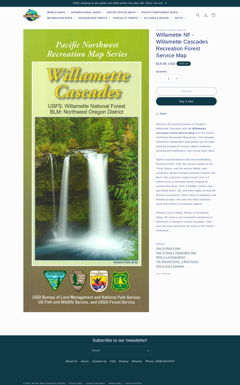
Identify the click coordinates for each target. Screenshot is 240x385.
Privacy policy (76, 383)
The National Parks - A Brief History (177, 261)
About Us (72, 361)
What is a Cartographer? (171, 257)
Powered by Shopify (55, 383)
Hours (85, 361)
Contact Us (99, 361)
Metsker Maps (38, 383)
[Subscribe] (147, 350)
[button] (58, 12)
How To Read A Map (168, 248)
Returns (137, 361)
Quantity (161, 71)
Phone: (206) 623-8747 (160, 361)
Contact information (95, 383)
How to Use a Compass (170, 266)
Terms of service (133, 383)
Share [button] (163, 113)
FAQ (112, 361)
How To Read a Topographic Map (176, 252)
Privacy (123, 361)
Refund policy (115, 383)
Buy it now (186, 101)
